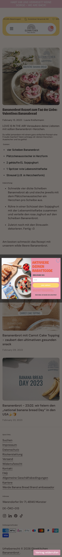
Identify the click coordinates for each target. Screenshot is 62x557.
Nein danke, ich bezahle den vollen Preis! (45, 295)
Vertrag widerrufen (46, 552)
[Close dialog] (58, 260)
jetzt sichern (45, 285)
